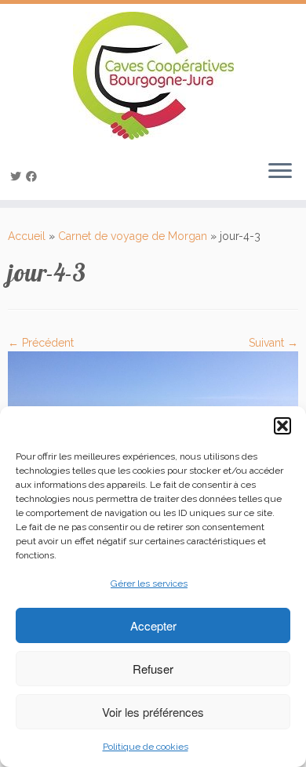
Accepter (153, 625)
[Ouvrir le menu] (280, 172)
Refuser (153, 668)
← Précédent (41, 342)
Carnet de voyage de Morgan (132, 236)
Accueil (27, 236)
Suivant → (273, 342)
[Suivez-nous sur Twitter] (18, 176)
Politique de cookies (145, 746)
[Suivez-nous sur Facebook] (34, 176)
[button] (282, 426)
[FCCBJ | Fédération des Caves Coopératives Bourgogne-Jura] (153, 76)
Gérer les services (149, 583)
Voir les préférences (153, 711)
